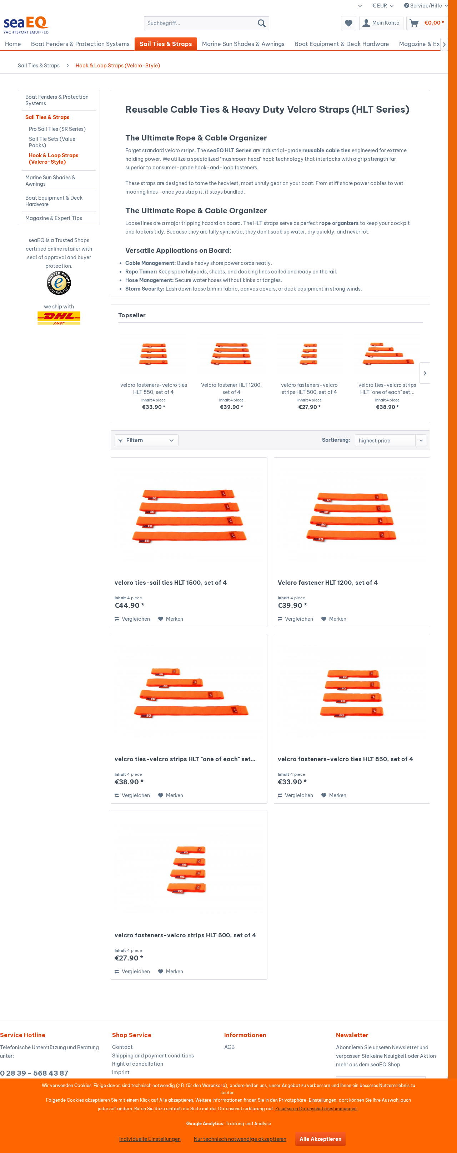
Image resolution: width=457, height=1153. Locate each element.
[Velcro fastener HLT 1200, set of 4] (231, 353)
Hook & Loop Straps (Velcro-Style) (54, 158)
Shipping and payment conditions (153, 1055)
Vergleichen (135, 619)
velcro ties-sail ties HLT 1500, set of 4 (171, 582)
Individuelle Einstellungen (150, 1139)
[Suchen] (261, 23)
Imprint (121, 1072)
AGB (229, 1047)
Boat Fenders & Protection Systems (57, 100)
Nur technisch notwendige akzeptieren (240, 1139)
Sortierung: (336, 440)
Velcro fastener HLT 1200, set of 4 (231, 388)
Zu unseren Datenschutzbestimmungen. (316, 1108)
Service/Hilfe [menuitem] (426, 5)
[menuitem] (206, 23)
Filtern (134, 440)
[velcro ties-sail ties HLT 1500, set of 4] (189, 514)
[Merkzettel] (348, 23)
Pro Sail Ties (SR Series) (57, 129)
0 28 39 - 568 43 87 (34, 1073)
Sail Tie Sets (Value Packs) (52, 142)
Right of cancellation (137, 1064)
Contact (122, 1047)
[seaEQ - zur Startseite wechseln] (27, 25)
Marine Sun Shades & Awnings (50, 180)
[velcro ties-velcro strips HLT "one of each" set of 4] (387, 353)
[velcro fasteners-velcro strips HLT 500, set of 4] (309, 353)
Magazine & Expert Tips (53, 218)
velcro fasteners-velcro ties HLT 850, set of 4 (153, 388)
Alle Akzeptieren (320, 1139)
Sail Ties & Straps (47, 117)
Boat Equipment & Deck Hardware (54, 201)
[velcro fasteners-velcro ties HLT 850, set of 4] (153, 353)
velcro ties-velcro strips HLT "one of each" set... (387, 388)
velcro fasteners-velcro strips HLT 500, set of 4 (309, 388)
